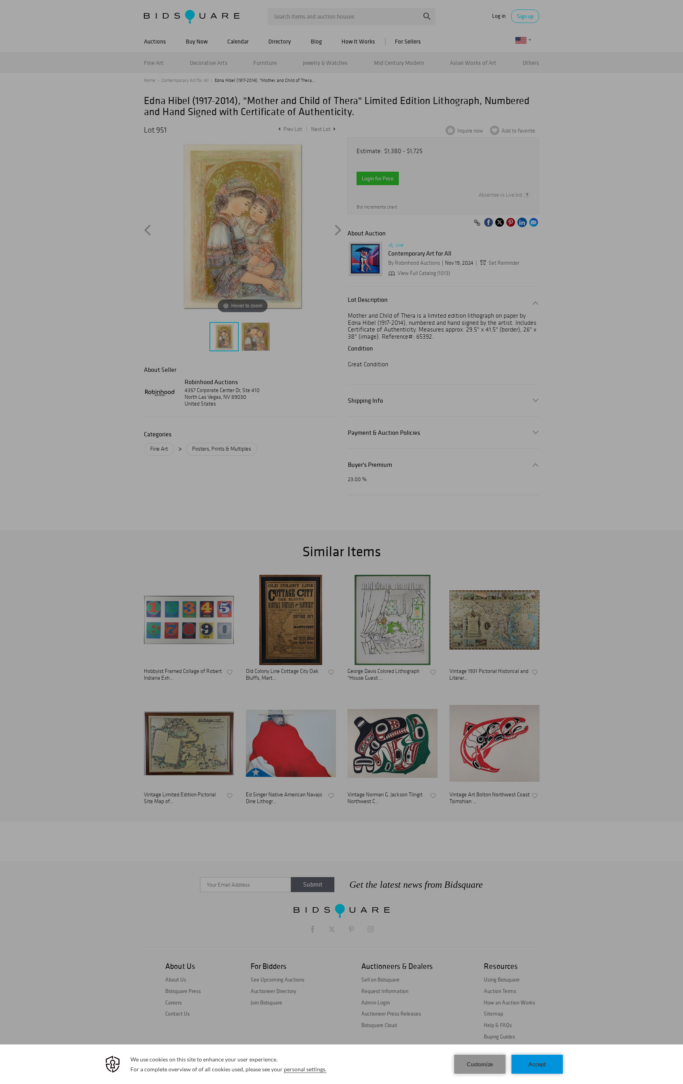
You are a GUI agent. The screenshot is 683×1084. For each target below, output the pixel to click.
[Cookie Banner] (341, 1064)
